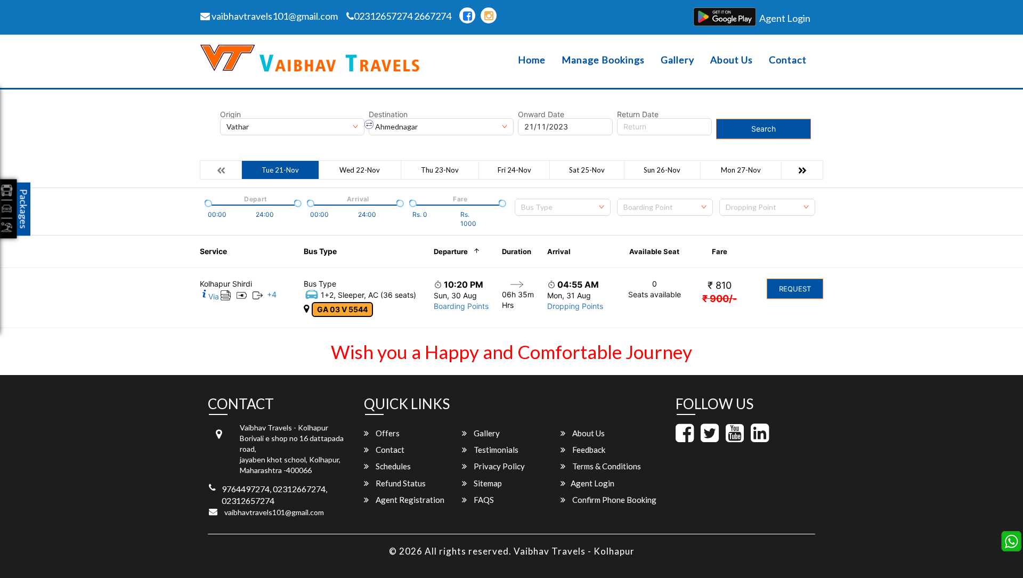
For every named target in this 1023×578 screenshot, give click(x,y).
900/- (719, 298)
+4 (272, 294)
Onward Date (541, 114)
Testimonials (495, 449)
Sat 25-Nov (587, 170)
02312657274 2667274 (402, 16)
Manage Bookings (603, 60)
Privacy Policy (498, 466)
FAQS (483, 499)
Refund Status (400, 483)
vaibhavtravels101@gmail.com (274, 16)
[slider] (207, 202)
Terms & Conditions (606, 466)
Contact (788, 60)
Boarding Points (461, 306)
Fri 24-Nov (514, 170)
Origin (230, 114)
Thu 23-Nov (440, 170)
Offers (387, 433)
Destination (388, 114)
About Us (731, 60)
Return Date (638, 114)
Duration (516, 251)
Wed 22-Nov (359, 170)
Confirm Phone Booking (613, 499)
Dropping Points (575, 306)
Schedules (392, 466)
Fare (719, 251)
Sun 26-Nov (662, 170)
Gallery (677, 60)
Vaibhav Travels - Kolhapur (574, 551)
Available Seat (654, 251)
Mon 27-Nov (741, 170)
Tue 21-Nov (280, 170)
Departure (451, 251)
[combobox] (562, 207)
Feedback (588, 449)
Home (532, 60)
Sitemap (487, 483)
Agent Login (784, 18)
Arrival (559, 251)
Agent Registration (409, 499)
